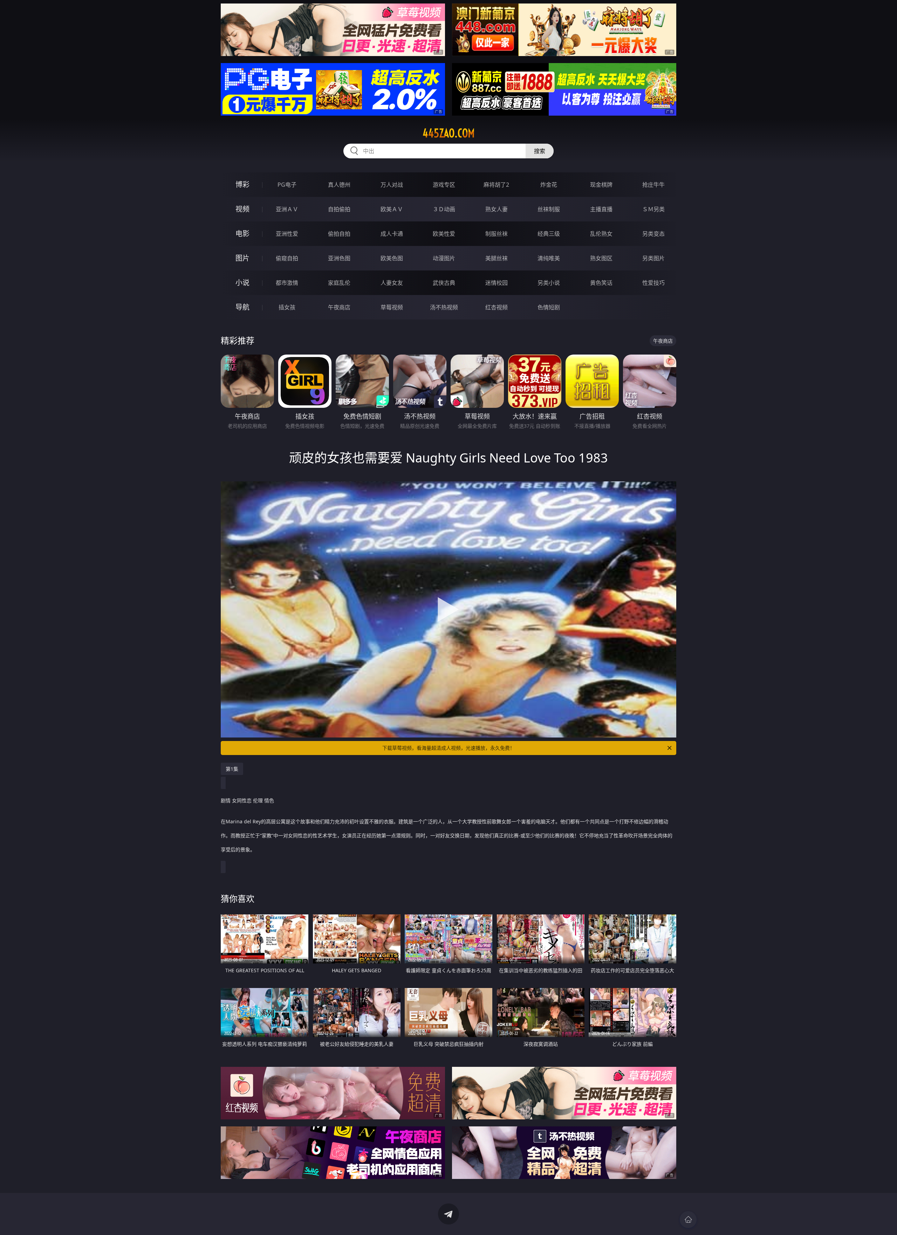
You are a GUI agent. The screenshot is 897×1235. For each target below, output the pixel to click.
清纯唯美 (548, 258)
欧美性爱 (444, 234)
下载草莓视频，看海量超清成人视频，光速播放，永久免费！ (448, 748)
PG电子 (287, 184)
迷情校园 (496, 283)
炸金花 (548, 184)
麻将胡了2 (496, 184)
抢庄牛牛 (653, 184)
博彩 (242, 184)
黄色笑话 (601, 283)
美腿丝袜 (496, 258)
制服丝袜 (496, 234)
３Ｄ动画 (444, 209)
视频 (242, 209)
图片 (242, 258)
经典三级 (548, 234)
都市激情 (287, 283)
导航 (242, 307)
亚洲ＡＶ (287, 209)
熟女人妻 (496, 209)
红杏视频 (496, 307)
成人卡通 (392, 234)
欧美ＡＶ (392, 209)
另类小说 (548, 283)
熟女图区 (601, 258)
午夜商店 (339, 307)
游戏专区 (444, 184)
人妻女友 (392, 283)
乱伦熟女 (601, 234)
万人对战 (392, 184)
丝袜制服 (548, 209)
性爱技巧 (653, 283)
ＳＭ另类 (653, 209)
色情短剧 (548, 307)
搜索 (539, 151)
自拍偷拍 (339, 209)
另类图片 (653, 258)
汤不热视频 (444, 307)
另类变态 (653, 234)
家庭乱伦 (339, 283)
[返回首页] (688, 1219)
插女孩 (287, 307)
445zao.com (449, 133)
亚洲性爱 (287, 234)
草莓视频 (392, 307)
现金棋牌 (601, 184)
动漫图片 (444, 258)
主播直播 (601, 209)
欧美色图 (392, 258)
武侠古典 (444, 283)
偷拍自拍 (339, 234)
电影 (242, 233)
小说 (242, 282)
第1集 (232, 769)
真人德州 (339, 184)
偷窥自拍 (287, 258)
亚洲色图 (339, 258)
